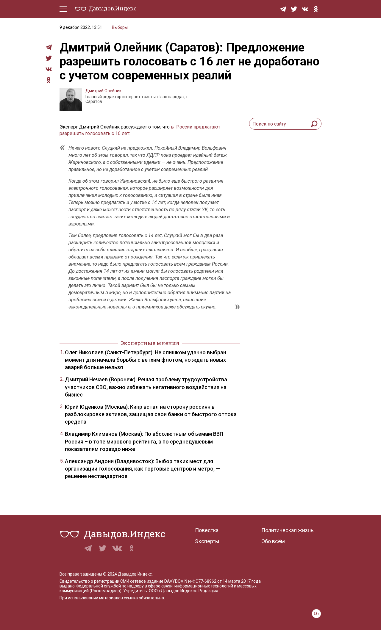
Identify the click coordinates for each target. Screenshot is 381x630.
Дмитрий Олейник (103, 90)
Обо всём (273, 541)
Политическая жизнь (287, 530)
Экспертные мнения (150, 343)
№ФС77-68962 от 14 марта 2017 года (224, 581)
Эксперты (207, 541)
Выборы (120, 27)
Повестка (206, 530)
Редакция (208, 590)
